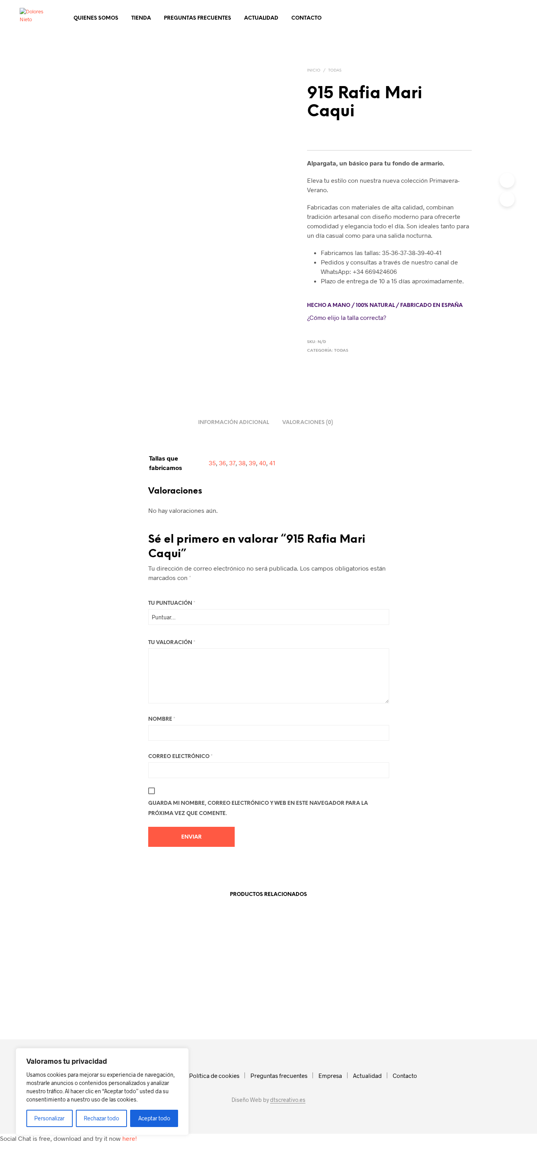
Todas (334, 70)
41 (272, 462)
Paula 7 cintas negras (299, 1005)
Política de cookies (214, 1075)
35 (212, 462)
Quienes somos (96, 18)
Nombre (161, 719)
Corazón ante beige (391, 1005)
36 (222, 462)
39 (252, 462)
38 (242, 462)
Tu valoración (171, 642)
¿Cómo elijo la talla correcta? (346, 317)
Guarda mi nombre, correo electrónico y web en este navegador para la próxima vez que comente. (258, 808)
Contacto (306, 18)
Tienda (141, 18)
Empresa (330, 1075)
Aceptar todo (154, 1118)
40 (262, 462)
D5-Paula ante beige (204, 1005)
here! (129, 1138)
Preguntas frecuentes (197, 18)
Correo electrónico (180, 756)
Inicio (313, 70)
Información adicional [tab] (233, 422)
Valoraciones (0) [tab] (307, 422)
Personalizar (49, 1118)
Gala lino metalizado (110, 1005)
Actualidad (261, 18)
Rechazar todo (101, 1118)
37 (232, 462)
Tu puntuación (171, 603)
